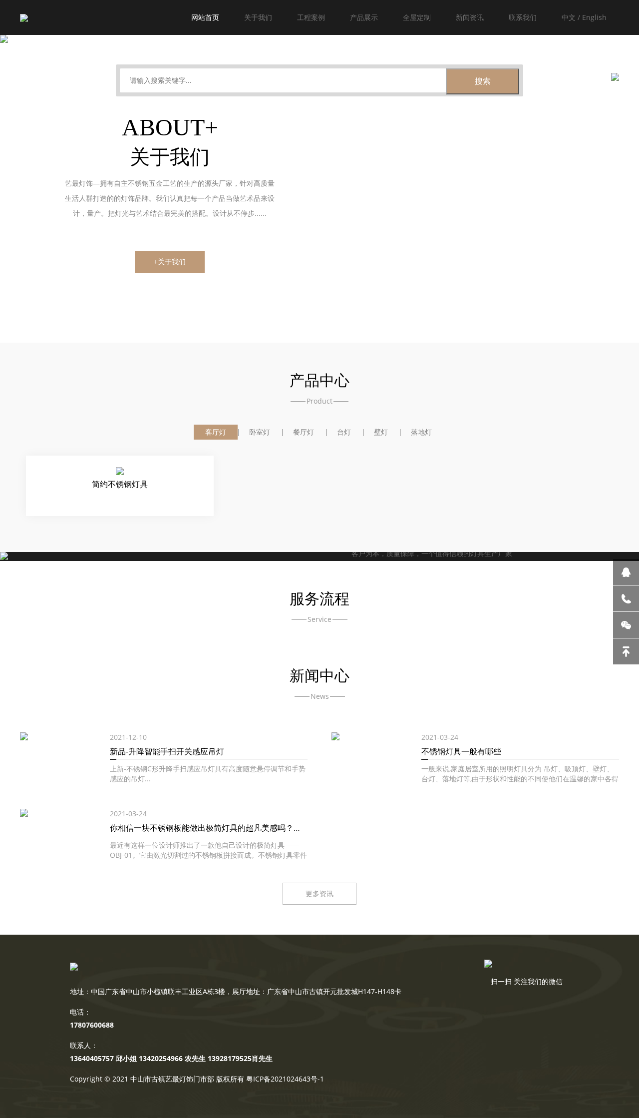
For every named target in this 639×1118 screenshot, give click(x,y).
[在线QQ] (626, 572)
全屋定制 (417, 17)
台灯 (344, 432)
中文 (569, 17)
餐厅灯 (303, 432)
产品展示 (364, 17)
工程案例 (311, 17)
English (594, 17)
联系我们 (523, 17)
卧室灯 (259, 432)
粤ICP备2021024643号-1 (285, 1079)
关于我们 (258, 17)
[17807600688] (626, 598)
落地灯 (421, 432)
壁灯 (381, 432)
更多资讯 (319, 893)
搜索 (483, 81)
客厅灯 (215, 432)
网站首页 (205, 17)
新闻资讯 (470, 17)
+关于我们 (170, 261)
